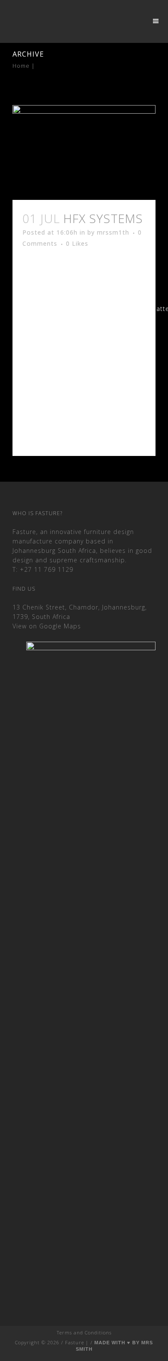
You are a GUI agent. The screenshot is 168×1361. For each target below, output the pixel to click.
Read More (52, 426)
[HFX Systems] (84, 152)
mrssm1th (113, 232)
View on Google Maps (46, 626)
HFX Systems (103, 218)
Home (21, 65)
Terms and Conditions (84, 1332)
